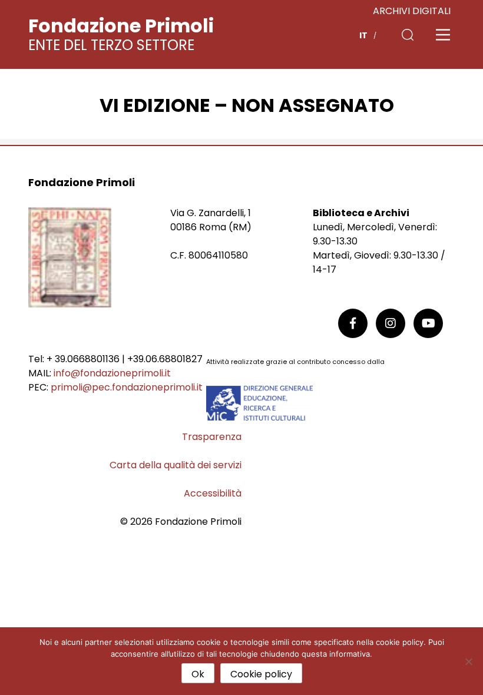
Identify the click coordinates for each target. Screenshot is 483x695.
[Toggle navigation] (443, 35)
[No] (468, 661)
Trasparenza (212, 437)
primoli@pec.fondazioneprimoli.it (127, 387)
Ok (197, 674)
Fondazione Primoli (121, 25)
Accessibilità (213, 493)
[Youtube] (428, 323)
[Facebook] (353, 323)
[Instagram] (390, 323)
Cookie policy (261, 674)
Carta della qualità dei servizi (176, 465)
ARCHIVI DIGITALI (412, 11)
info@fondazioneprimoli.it (112, 373)
